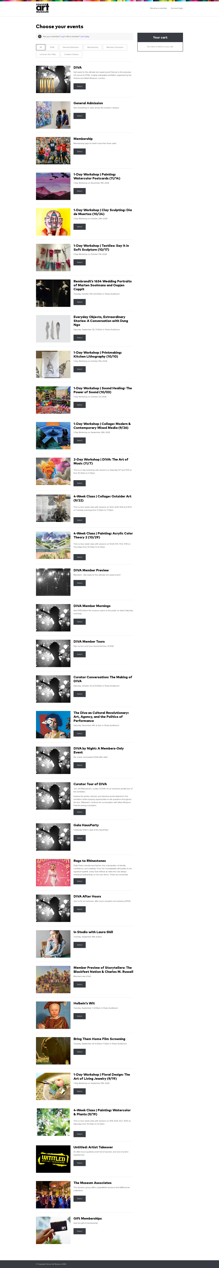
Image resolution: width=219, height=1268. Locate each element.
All (41, 47)
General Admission (71, 47)
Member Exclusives (115, 47)
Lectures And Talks (48, 54)
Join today (84, 36)
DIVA (52, 47)
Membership (92, 47)
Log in (63, 36)
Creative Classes (71, 54)
